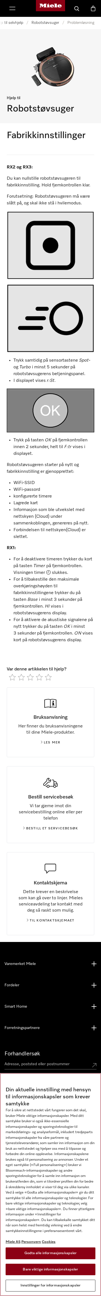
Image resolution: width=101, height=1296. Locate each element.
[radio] (12, 677)
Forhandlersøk (22, 1054)
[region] (50, 1184)
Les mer (52, 742)
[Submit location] (94, 1065)
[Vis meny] (12, 8)
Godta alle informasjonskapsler (50, 1253)
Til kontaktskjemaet (52, 920)
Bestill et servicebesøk (52, 828)
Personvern (31, 1242)
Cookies (49, 1242)
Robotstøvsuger (45, 23)
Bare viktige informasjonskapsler (50, 1269)
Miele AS (13, 1242)
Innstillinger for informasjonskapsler (50, 1285)
